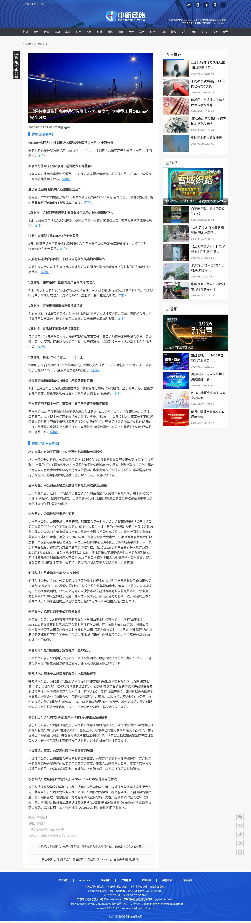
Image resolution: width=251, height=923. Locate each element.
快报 (215, 31)
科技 (152, 31)
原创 (194, 31)
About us (84, 880)
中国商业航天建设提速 (206, 137)
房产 (141, 31)
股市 (89, 31)
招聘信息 (167, 880)
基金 (67, 31)
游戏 (173, 31)
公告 (225, 31)
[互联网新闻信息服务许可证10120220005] (99, 899)
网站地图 (187, 880)
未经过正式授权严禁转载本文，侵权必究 (53, 835)
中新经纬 (28, 44)
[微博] (240, 825)
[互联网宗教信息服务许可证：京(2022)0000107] (149, 899)
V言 (184, 31)
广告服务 (126, 880)
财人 (204, 31)
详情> (42, 156)
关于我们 (63, 880)
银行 (78, 31)
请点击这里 (57, 829)
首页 (25, 31)
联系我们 (105, 880)
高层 (36, 31)
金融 (57, 31)
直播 (110, 31)
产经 (131, 31)
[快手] (240, 843)
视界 (120, 31)
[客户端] (240, 852)
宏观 (46, 31)
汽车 (163, 31)
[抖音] (240, 834)
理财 (99, 31)
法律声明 (146, 880)
